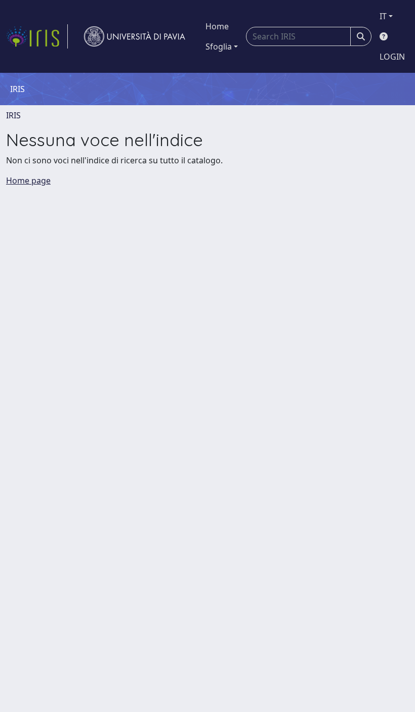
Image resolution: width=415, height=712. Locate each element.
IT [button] (383, 16)
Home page (28, 180)
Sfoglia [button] (218, 46)
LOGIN (392, 56)
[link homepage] (37, 36)
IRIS (13, 115)
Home (217, 26)
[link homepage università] (134, 36)
